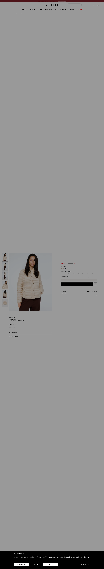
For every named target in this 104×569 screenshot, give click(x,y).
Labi (50, 564)
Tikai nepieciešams (21, 564)
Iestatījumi (36, 564)
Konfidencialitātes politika (62, 559)
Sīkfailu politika (52, 559)
